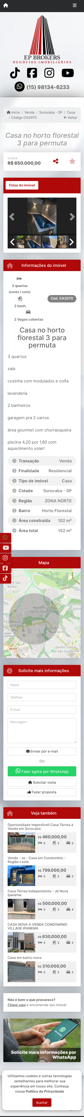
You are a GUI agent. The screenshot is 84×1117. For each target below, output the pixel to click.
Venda (29, 112)
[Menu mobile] (5, 6)
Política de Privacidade (45, 1091)
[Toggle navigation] (75, 6)
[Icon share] (15, 72)
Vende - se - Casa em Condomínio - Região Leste (37, 860)
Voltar (72, 117)
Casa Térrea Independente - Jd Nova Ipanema (38, 893)
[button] (13, 217)
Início (15, 112)
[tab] (22, 185)
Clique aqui (17, 1005)
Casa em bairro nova (24, 957)
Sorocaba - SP (50, 112)
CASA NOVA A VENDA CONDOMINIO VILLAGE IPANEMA (37, 926)
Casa (71, 112)
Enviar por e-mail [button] (44, 751)
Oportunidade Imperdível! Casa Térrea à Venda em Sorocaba (40, 827)
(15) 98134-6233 (48, 87)
